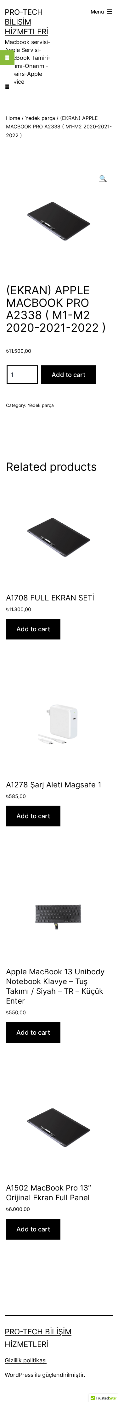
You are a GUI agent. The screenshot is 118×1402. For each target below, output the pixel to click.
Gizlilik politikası (26, 1360)
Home (13, 118)
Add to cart (68, 375)
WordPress (19, 1374)
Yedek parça (40, 118)
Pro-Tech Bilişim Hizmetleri (26, 22)
